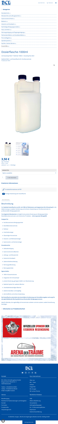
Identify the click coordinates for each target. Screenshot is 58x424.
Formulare (4, 405)
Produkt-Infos (5, 407)
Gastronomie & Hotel (7, 18)
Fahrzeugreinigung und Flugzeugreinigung (12, 32)
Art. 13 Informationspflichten (37, 407)
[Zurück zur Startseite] (6, 3)
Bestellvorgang (5, 398)
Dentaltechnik (5, 13)
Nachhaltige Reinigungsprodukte (10, 27)
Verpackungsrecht (6, 409)
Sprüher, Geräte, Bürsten (8, 43)
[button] (56, 3)
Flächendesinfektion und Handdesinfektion (12, 35)
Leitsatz (32, 384)
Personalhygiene (5, 38)
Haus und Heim (5, 29)
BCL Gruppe (33, 389)
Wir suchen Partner (35, 391)
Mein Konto (42, 2)
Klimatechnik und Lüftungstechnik (10, 16)
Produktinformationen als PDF (13, 189)
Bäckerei (3, 21)
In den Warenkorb (12, 177)
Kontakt (3, 403)
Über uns (32, 380)
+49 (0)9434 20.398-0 (11, 387)
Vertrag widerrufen (29, 422)
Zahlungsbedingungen (36, 405)
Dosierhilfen (4, 46)
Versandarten (33, 403)
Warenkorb (51, 2)
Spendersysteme (5, 40)
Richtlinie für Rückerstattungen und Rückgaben (14, 401)
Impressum (33, 409)
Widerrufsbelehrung (35, 401)
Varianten (5, 170)
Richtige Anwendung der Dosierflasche (15, 193)
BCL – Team (33, 382)
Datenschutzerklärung (36, 412)
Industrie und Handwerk (7, 24)
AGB (31, 398)
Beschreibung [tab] (6, 199)
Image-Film (33, 387)
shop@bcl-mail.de (10, 390)
